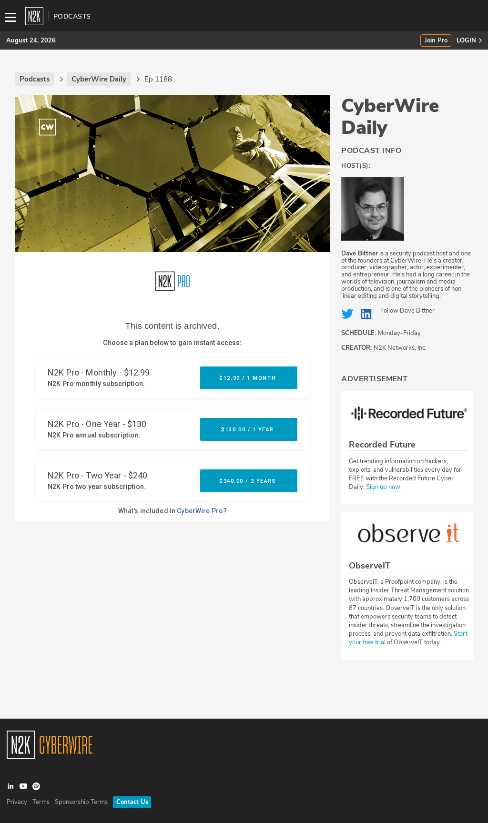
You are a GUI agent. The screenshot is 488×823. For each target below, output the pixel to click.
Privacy (17, 802)
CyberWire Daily (390, 117)
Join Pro (436, 41)
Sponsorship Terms (81, 802)
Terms (41, 802)
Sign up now (383, 487)
